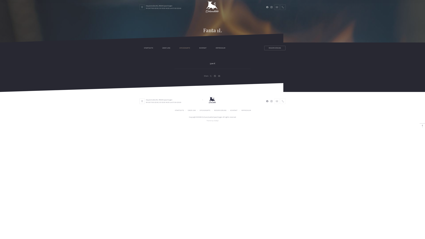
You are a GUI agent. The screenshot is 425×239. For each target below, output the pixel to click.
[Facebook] (267, 7)
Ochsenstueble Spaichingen (212, 117)
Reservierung (275, 48)
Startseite (148, 48)
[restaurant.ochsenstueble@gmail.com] (277, 7)
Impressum (220, 48)
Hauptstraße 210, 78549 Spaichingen (159, 6)
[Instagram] (271, 7)
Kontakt (203, 48)
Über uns (166, 48)
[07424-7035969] (283, 7)
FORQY (216, 121)
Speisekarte (184, 48)
